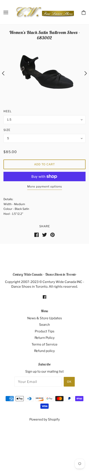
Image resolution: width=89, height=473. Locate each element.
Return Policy (45, 338)
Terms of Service (44, 344)
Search (44, 325)
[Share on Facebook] (36, 234)
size (6, 130)
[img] (44, 297)
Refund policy (44, 351)
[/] (45, 12)
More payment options (44, 186)
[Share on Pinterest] (52, 234)
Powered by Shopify (44, 419)
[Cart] (84, 12)
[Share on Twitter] (44, 234)
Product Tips (44, 331)
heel (7, 111)
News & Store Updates (44, 318)
